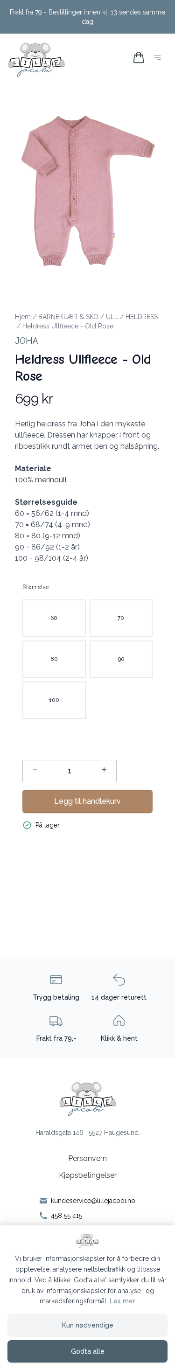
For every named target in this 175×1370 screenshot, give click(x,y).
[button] (87, 189)
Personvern (87, 1158)
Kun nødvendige (87, 1325)
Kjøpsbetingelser (88, 1175)
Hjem (23, 316)
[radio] (54, 618)
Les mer (122, 1301)
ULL (112, 316)
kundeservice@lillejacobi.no (93, 1200)
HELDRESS (142, 316)
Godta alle (88, 1351)
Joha (26, 340)
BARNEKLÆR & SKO (68, 316)
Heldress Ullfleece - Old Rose (67, 326)
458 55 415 (66, 1215)
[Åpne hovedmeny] (159, 59)
